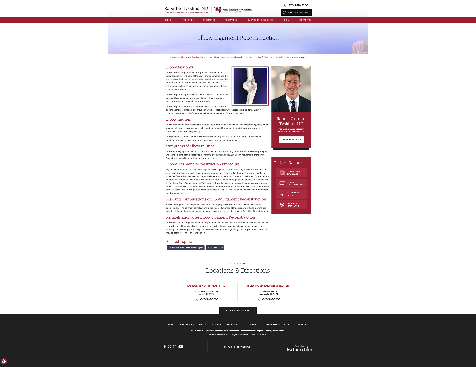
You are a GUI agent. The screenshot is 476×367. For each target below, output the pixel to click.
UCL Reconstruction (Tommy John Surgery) (185, 247)
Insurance (293, 204)
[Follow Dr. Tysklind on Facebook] (165, 347)
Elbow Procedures (271, 57)
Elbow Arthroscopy (215, 247)
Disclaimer (186, 324)
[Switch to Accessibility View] (4, 361)
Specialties (209, 19)
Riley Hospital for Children (268, 285)
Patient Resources (291, 162)
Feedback (232, 324)
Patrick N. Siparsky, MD (218, 334)
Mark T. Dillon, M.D (260, 334)
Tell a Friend (250, 324)
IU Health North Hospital (206, 285)
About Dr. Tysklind (291, 139)
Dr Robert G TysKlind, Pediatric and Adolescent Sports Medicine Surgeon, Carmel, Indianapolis (206, 57)
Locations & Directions (238, 270)
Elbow (259, 57)
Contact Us (304, 19)
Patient (295, 183)
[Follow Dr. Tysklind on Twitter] (169, 347)
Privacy (202, 324)
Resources (231, 19)
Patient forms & (294, 172)
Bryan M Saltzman (240, 334)
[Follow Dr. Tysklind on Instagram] (175, 347)
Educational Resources (259, 19)
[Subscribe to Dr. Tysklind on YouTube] (180, 347)
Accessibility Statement (276, 324)
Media (286, 19)
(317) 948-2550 (297, 5)
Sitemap (216, 324)
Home (171, 324)
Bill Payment (293, 194)
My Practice (187, 19)
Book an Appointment (299, 12)
